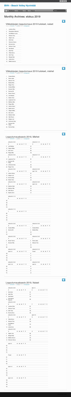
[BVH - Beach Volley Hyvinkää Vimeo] (64, 1)
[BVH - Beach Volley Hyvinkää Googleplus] (60, 1)
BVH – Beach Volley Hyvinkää (20, 5)
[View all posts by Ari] (18, 26)
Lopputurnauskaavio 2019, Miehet (22, 136)
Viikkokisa (20, 10)
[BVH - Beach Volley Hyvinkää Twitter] (66, 1)
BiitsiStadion (12, 10)
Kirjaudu (33, 10)
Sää (27, 10)
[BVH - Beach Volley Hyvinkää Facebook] (62, 1)
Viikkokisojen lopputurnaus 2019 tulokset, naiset (29, 23)
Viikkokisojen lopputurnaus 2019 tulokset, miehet (30, 71)
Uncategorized (26, 26)
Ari (17, 26)
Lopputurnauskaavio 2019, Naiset (22, 282)
